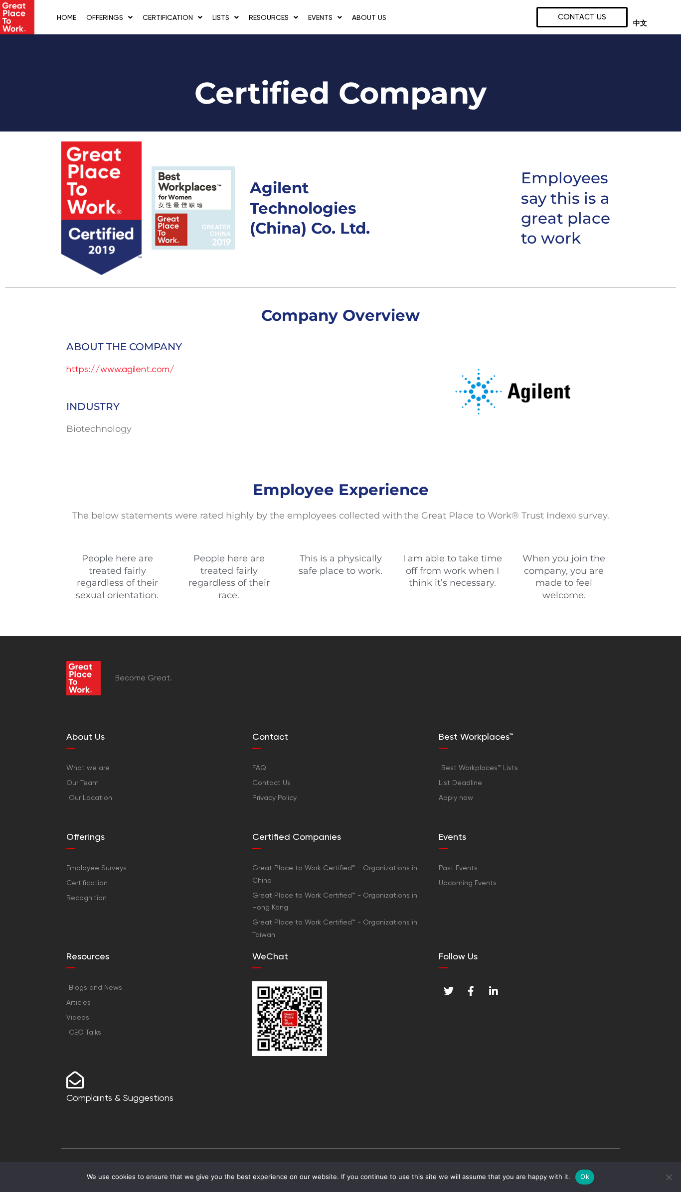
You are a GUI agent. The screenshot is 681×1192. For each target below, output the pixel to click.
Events (320, 17)
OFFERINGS (104, 17)
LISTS (220, 17)
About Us (369, 17)
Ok (584, 1177)
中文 (640, 23)
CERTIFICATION (168, 17)
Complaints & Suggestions (119, 1097)
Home (66, 17)
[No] (669, 1177)
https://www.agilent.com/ (120, 369)
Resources (269, 17)
